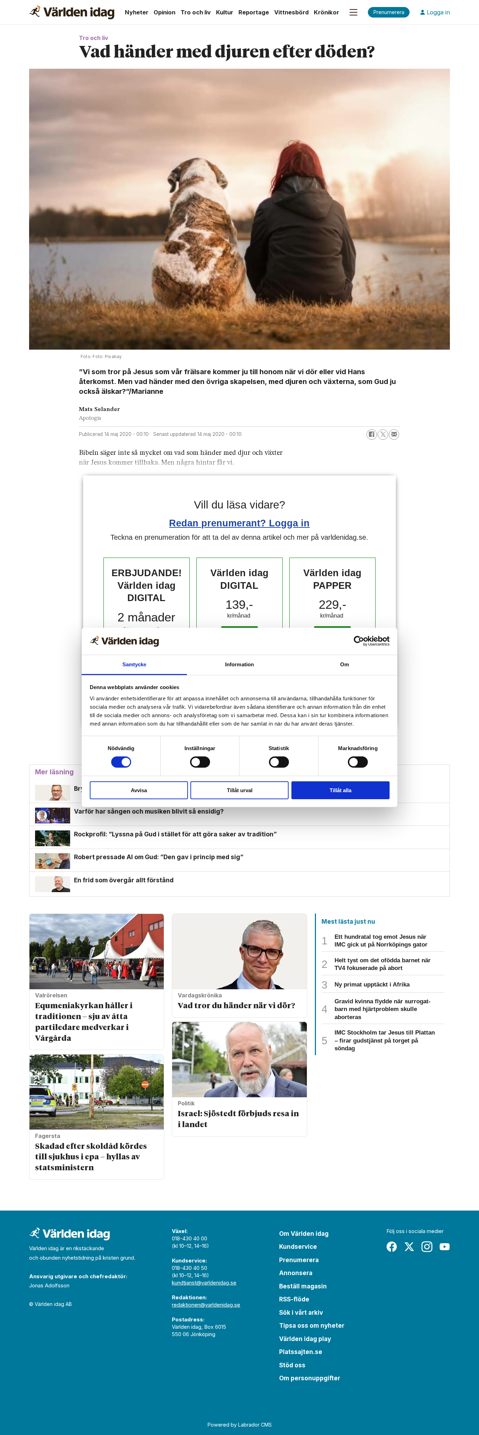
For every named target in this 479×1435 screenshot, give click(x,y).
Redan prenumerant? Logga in (239, 523)
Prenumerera (299, 1260)
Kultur (224, 12)
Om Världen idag (304, 1233)
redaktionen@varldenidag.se (206, 1304)
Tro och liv (196, 12)
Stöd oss (292, 1365)
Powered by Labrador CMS (240, 1425)
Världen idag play (305, 1338)
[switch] (200, 762)
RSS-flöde (294, 1299)
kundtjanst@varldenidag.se (204, 1282)
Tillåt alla (340, 790)
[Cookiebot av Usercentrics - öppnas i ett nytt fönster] (359, 641)
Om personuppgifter (309, 1378)
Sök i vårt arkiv (301, 1312)
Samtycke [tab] (134, 664)
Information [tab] (239, 664)
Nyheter (136, 12)
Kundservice (298, 1246)
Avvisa (139, 790)
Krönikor (326, 12)
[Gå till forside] (71, 12)
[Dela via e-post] (394, 434)
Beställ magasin (303, 1286)
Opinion (164, 12)
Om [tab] (344, 664)
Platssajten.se (300, 1351)
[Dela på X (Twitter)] (383, 434)
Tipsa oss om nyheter (311, 1325)
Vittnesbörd (291, 12)
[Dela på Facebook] (371, 434)
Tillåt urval (239, 790)
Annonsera (295, 1272)
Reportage (253, 12)
